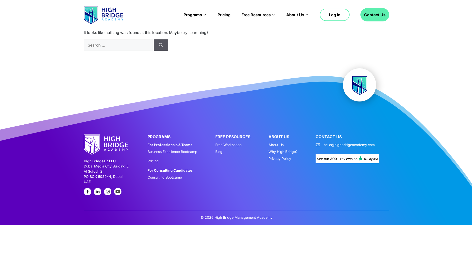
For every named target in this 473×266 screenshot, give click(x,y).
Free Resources (256, 14)
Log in (334, 14)
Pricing (224, 14)
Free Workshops (228, 145)
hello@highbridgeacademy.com (349, 145)
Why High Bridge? (283, 152)
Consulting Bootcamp (165, 177)
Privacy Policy (280, 159)
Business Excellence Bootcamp (172, 152)
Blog (218, 152)
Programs (193, 14)
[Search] (161, 45)
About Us (295, 14)
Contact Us (375, 14)
